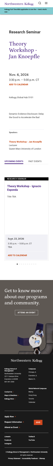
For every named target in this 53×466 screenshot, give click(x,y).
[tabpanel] (26, 218)
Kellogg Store (9, 399)
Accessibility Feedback (30, 458)
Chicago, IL (32, 372)
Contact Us (8, 392)
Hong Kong (33, 395)
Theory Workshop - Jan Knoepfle (25, 141)
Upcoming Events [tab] (14, 161)
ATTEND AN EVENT (27, 312)
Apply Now (9, 416)
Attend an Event (11, 427)
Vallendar (32, 402)
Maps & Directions (11, 395)
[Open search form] (40, 3)
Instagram (8, 444)
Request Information (13, 422)
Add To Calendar (18, 84)
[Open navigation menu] (46, 3)
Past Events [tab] (35, 161)
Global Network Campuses (38, 388)
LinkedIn (8, 437)
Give (38, 422)
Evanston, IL (33, 375)
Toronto (31, 399)
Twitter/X (32, 437)
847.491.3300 (9, 382)
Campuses (32, 369)
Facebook (8, 440)
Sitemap (42, 458)
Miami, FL (32, 379)
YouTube (32, 440)
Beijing (31, 392)
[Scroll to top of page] (48, 452)
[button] (17, 264)
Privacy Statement (14, 458)
